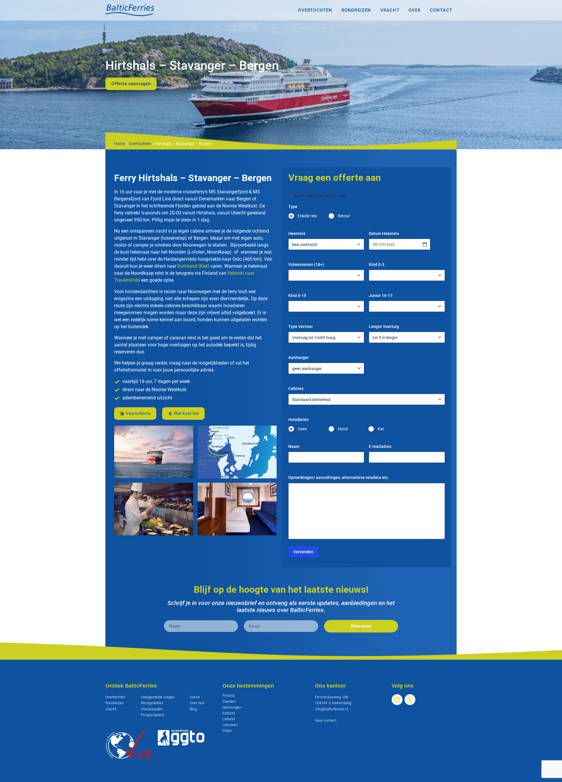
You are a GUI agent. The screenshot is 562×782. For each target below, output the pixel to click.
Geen (302, 429)
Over (415, 10)
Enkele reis (307, 216)
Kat (381, 429)
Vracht (390, 10)
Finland (228, 695)
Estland (228, 713)
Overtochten (315, 10)
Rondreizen (356, 10)
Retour (344, 216)
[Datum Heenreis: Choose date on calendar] (425, 244)
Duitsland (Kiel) (193, 266)
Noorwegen (231, 707)
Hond (343, 429)
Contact (441, 10)
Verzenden (303, 551)
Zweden (229, 701)
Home (119, 143)
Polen (227, 730)
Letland (228, 719)
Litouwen (230, 725)
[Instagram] (397, 699)
